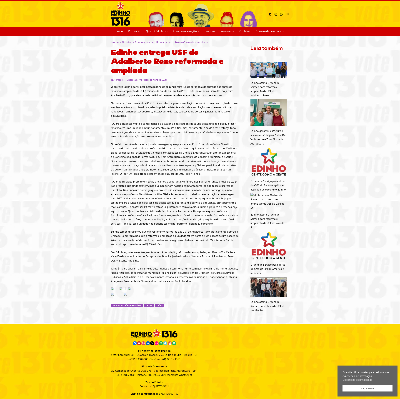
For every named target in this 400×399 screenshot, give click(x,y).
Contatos (244, 31)
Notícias (210, 31)
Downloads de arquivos (270, 31)
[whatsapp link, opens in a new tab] (281, 14)
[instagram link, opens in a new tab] (276, 14)
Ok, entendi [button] (367, 388)
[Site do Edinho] (120, 13)
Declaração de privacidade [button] (357, 380)
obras (149, 305)
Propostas (134, 31)
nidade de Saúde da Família (126, 305)
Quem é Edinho (155, 31)
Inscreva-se (227, 31)
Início (119, 31)
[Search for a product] (288, 14)
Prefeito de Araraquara (153, 80)
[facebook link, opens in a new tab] (270, 14)
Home (115, 42)
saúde (159, 305)
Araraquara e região (185, 31)
